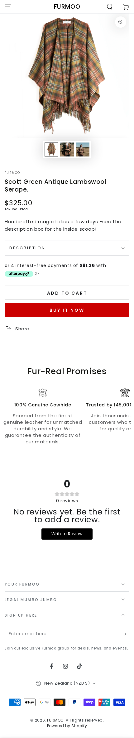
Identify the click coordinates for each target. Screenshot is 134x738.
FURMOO (12, 173)
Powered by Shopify (67, 725)
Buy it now (67, 310)
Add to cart (67, 293)
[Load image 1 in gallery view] (51, 149)
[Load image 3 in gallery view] (82, 149)
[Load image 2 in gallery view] (67, 149)
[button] (110, 7)
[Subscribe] (125, 634)
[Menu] (8, 7)
